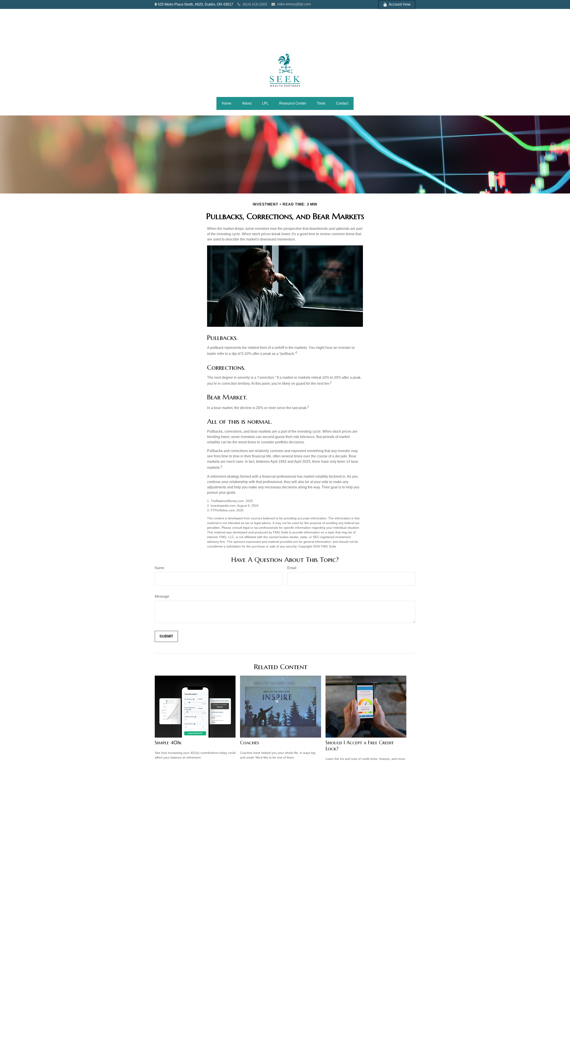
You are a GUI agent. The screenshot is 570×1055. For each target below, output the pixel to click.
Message (162, 596)
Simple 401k (168, 743)
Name (159, 568)
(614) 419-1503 (255, 4)
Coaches (249, 743)
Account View (400, 4)
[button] (226, 103)
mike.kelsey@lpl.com (294, 4)
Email (291, 568)
